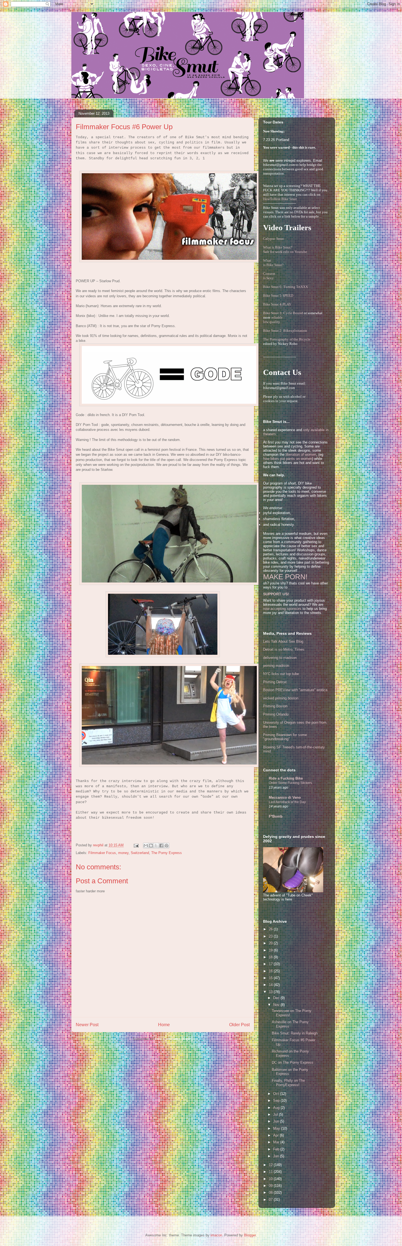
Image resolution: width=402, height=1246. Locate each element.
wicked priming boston (280, 698)
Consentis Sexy (269, 276)
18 (271, 957)
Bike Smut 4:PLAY (277, 304)
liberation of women (301, 454)
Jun (276, 1121)
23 (271, 936)
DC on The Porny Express (292, 1062)
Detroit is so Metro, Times (283, 649)
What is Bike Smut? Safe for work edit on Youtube (285, 249)
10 (271, 1179)
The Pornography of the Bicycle (286, 339)
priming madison (276, 666)
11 (271, 1172)
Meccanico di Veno (285, 797)
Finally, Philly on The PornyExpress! (288, 1082)
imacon (216, 1235)
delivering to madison (280, 658)
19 (271, 950)
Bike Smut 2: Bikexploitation (285, 330)
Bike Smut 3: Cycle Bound (283, 313)
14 (271, 985)
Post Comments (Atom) (174, 1039)
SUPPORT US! (276, 594)
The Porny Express (166, 853)
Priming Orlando (276, 714)
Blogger (250, 1235)
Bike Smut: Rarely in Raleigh (294, 1033)
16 (271, 971)
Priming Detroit (275, 682)
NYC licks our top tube (281, 674)
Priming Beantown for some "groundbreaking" (285, 737)
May (277, 1128)
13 (271, 992)
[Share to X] (156, 845)
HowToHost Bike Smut (280, 199)
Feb (276, 1149)
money (123, 853)
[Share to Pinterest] (166, 845)
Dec (277, 998)
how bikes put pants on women (287, 459)
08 (271, 1192)
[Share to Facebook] (161, 845)
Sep (277, 1100)
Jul (276, 1114)
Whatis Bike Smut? (273, 262)
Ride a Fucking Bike (286, 778)
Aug (277, 1108)
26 (271, 929)
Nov (277, 1005)
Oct (276, 1094)
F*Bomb (275, 816)
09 (271, 1186)
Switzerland (140, 853)
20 (271, 943)
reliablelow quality (272, 319)
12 (271, 1165)
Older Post (239, 1024)
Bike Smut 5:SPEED (278, 295)
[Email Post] (136, 845)
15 (271, 978)
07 (271, 1200)
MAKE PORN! (285, 577)
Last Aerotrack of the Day (287, 802)
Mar (276, 1142)
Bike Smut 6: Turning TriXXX (285, 287)
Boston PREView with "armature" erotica (295, 690)
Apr (276, 1135)
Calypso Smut (273, 238)
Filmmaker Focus (102, 853)
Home (164, 1024)
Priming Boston (275, 706)
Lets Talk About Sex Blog (283, 641)
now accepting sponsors (282, 609)
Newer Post (87, 1024)
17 (271, 964)
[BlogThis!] (151, 845)
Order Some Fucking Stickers (290, 783)
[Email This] (145, 845)
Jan (276, 1156)
